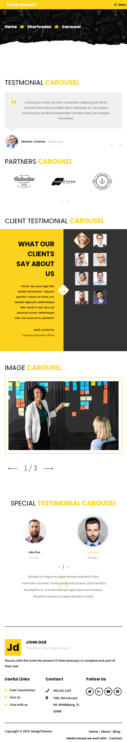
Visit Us (15, 697)
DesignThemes (41, 731)
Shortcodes (39, 26)
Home (11, 26)
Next (68, 565)
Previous (58, 565)
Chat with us (19, 704)
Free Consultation (22, 690)
